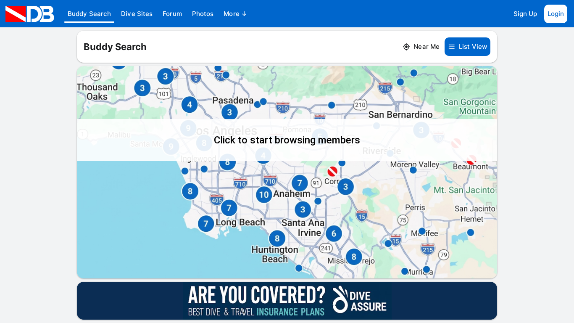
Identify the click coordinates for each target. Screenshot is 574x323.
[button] (89, 14)
